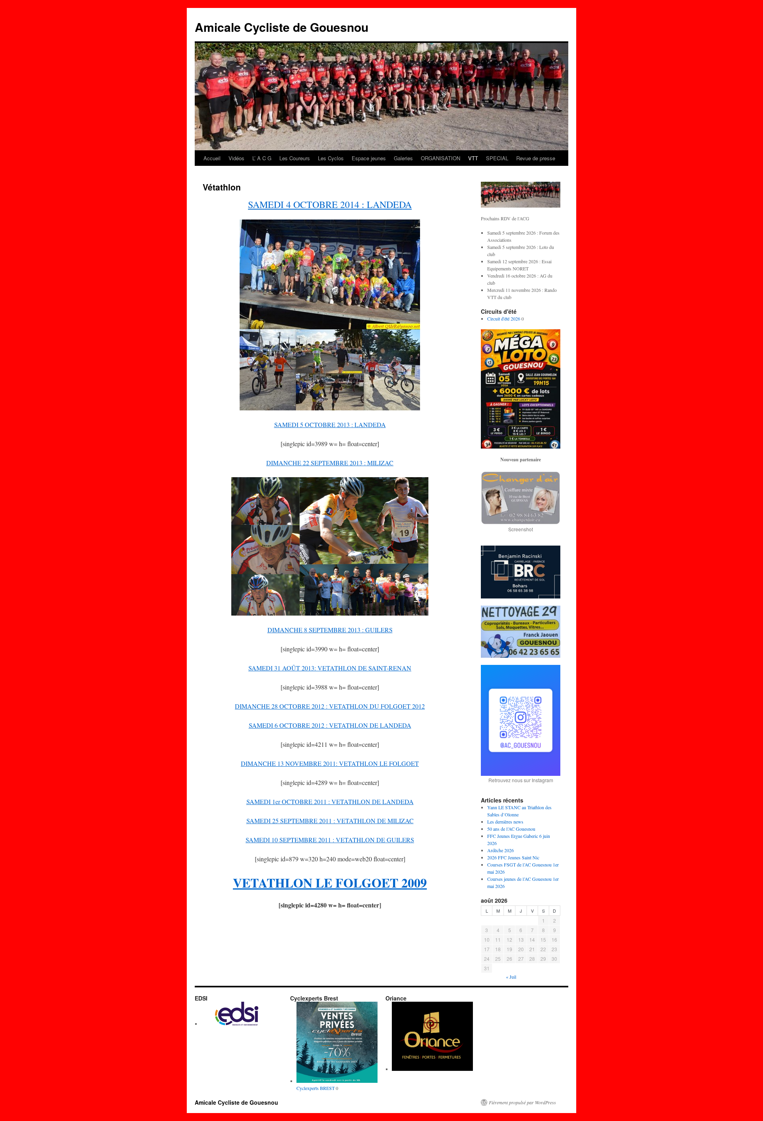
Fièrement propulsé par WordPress (522, 1102)
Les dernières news (505, 821)
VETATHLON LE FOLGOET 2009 (330, 882)
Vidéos (236, 158)
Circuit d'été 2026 (503, 318)
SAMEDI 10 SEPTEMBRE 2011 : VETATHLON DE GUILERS (330, 839)
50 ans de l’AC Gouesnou (511, 829)
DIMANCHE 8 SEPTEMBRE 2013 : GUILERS (330, 630)
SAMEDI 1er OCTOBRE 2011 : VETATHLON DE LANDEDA (330, 801)
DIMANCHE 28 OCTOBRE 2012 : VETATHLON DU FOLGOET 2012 (330, 706)
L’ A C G (261, 158)
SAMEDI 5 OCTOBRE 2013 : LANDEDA (330, 424)
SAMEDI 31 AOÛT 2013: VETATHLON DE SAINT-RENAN (329, 668)
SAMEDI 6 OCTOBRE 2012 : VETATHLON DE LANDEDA (330, 725)
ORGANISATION (440, 158)
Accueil (212, 158)
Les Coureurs (294, 158)
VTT (473, 158)
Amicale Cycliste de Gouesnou (281, 26)
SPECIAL (497, 158)
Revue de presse (535, 158)
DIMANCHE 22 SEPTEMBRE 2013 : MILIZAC (329, 463)
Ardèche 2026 (500, 850)
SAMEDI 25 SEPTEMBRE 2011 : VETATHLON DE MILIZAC (330, 820)
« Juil (511, 976)
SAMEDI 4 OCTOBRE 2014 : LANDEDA (330, 204)
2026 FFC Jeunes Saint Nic (513, 857)
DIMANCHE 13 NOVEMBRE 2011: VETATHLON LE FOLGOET (330, 763)
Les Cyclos (331, 158)
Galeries (403, 158)
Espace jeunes (369, 158)
